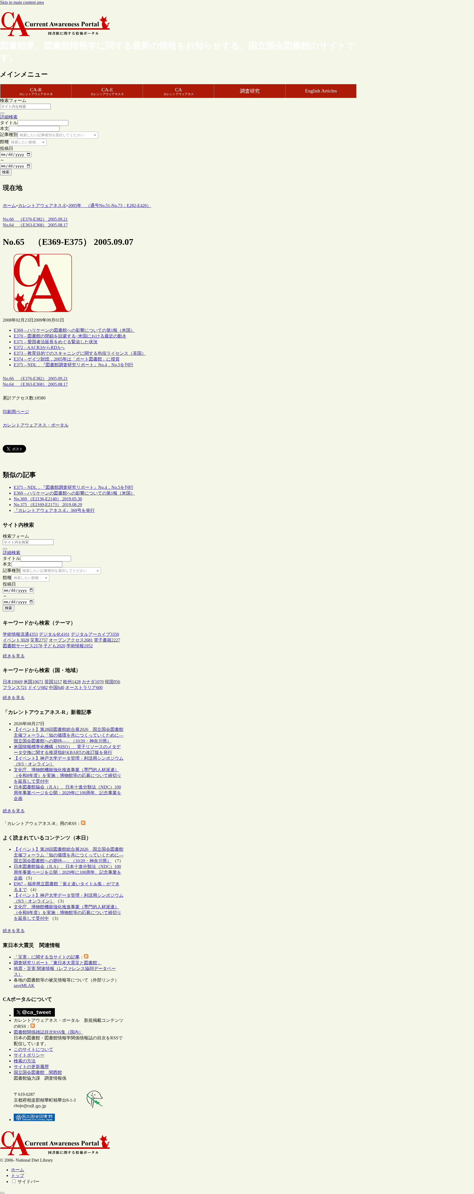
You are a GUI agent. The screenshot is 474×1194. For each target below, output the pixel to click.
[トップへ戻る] (2, 1193)
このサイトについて (33, 1049)
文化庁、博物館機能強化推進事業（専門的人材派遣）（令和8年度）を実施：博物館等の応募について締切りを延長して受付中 (67, 775)
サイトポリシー (29, 1055)
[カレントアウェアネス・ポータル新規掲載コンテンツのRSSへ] (32, 1026)
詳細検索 (9, 117)
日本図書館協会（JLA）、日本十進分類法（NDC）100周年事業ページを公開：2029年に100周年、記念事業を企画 (67, 793)
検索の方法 (25, 1061)
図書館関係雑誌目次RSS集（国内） (48, 1032)
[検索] (2, 113)
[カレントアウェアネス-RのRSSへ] (83, 823)
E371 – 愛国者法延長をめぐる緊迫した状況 (56, 341)
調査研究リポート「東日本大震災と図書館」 (57, 962)
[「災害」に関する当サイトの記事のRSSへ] (86, 957)
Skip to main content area (22, 2)
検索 (5, 172)
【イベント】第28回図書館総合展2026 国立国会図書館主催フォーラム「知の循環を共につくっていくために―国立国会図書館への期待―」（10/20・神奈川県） (68, 735)
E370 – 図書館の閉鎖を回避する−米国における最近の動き (70, 336)
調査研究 (250, 91)
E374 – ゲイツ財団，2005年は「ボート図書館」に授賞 (67, 359)
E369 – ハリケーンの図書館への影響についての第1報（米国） (74, 330)
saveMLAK (24, 985)
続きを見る (14, 656)
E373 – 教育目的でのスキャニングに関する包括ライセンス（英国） (80, 353)
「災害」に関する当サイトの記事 (47, 957)
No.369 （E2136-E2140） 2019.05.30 (48, 499)
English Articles (321, 90)
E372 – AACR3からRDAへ (39, 347)
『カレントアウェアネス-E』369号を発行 (54, 510)
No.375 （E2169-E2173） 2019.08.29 (48, 504)
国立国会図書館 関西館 (38, 1072)
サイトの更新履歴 (31, 1066)
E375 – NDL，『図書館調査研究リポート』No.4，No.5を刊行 (73, 364)
